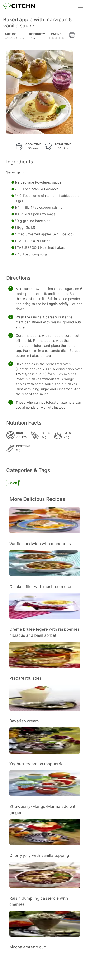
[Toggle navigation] (80, 6)
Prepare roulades (25, 678)
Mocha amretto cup (27, 946)
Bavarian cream (24, 720)
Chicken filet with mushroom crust (41, 586)
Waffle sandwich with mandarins (40, 543)
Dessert (12, 483)
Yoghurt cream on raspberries (37, 763)
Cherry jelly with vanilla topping (39, 855)
